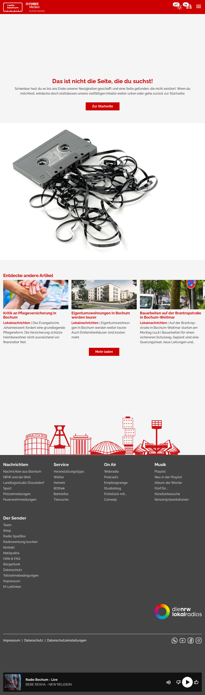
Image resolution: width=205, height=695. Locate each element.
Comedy (110, 499)
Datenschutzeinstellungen (66, 640)
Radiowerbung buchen (20, 542)
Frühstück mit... (115, 494)
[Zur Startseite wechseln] (12, 7)
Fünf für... (161, 488)
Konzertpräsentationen (172, 499)
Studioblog (112, 488)
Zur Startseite (102, 106)
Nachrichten (15, 464)
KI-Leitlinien (12, 587)
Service (61, 464)
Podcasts (111, 477)
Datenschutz (12, 570)
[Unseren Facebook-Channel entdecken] (190, 640)
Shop (7, 531)
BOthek (59, 488)
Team (7, 525)
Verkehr (59, 483)
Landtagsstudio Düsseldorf (23, 483)
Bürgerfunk (11, 564)
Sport (7, 488)
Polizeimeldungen (16, 494)
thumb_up (196, 682)
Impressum (11, 581)
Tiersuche (61, 499)
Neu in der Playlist (168, 477)
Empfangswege (116, 483)
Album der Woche (168, 483)
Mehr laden (104, 352)
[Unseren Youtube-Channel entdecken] (182, 640)
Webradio (111, 471)
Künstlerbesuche (167, 494)
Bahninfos (61, 494)
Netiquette (11, 553)
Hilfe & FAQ (11, 559)
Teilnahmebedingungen (20, 575)
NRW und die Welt (17, 477)
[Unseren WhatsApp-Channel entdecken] (174, 640)
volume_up (168, 682)
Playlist (160, 471)
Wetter (59, 477)
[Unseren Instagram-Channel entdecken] (198, 640)
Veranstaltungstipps (69, 471)
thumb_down (178, 682)
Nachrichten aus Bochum (22, 471)
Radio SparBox (14, 536)
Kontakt (9, 547)
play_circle (187, 682)
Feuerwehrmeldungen (19, 499)
